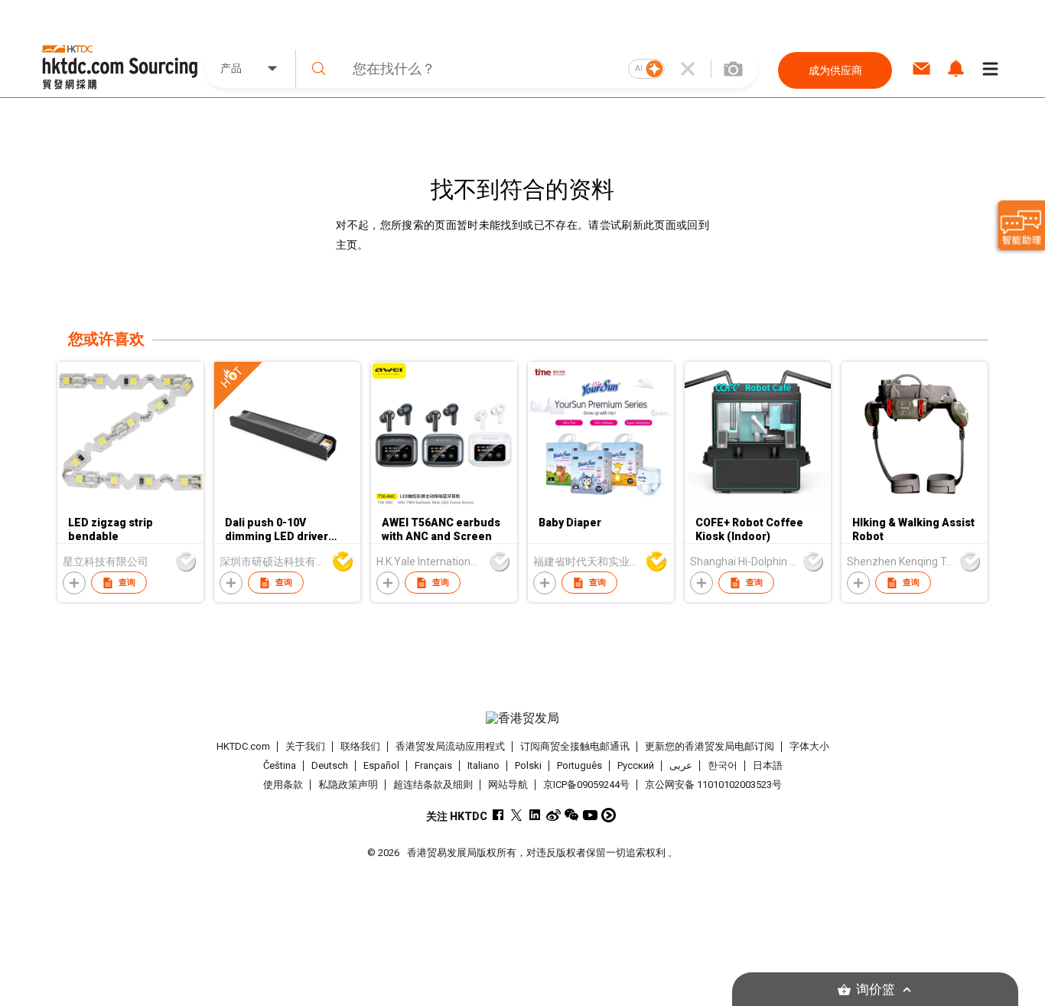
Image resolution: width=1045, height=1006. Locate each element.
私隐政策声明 (348, 784)
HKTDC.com (243, 746)
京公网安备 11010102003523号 (713, 784)
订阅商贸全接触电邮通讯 (575, 746)
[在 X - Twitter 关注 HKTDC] (516, 815)
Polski (528, 765)
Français (433, 765)
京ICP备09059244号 (586, 784)
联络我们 (360, 746)
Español (381, 765)
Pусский (635, 765)
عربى (680, 765)
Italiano (483, 765)
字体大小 (809, 746)
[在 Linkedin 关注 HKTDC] (535, 815)
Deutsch (329, 765)
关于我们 (305, 746)
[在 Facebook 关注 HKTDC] (498, 815)
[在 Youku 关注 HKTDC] (608, 815)
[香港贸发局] (522, 718)
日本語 (768, 765)
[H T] (287, 504)
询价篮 (875, 989)
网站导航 (508, 784)
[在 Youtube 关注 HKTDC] (590, 815)
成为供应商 (835, 70)
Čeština (279, 765)
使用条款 (283, 784)
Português (579, 765)
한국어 (722, 765)
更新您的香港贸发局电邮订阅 (709, 746)
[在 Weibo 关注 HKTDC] (553, 815)
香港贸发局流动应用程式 (450, 746)
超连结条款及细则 (433, 784)
